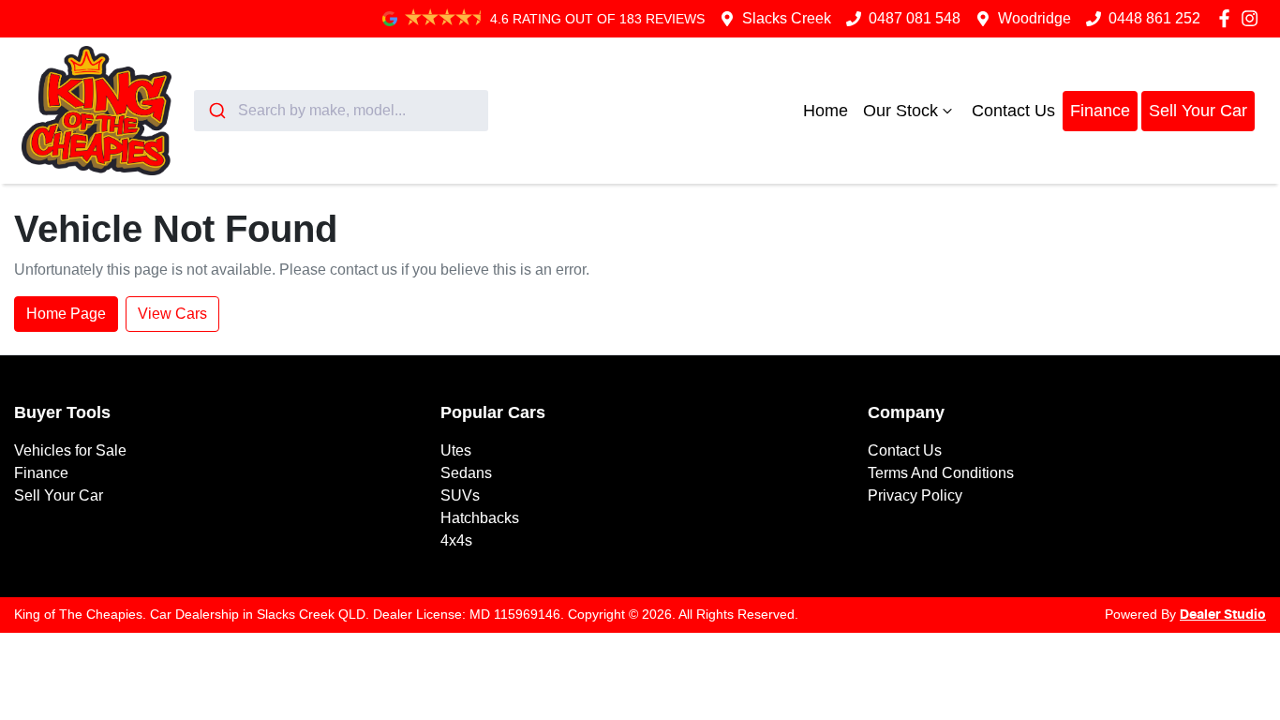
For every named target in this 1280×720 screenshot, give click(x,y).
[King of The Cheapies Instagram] (1253, 18)
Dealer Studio (1223, 615)
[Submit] (216, 110)
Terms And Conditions (941, 473)
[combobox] (341, 110)
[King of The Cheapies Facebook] (1228, 18)
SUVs (460, 495)
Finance (1100, 110)
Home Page (66, 314)
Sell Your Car (1198, 110)
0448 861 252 (1154, 18)
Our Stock (900, 110)
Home (825, 110)
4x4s (456, 540)
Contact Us (1013, 110)
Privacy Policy (915, 495)
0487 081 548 (914, 18)
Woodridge (1034, 18)
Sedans (466, 473)
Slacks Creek (786, 18)
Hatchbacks (479, 518)
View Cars (172, 314)
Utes (455, 450)
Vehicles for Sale (70, 450)
